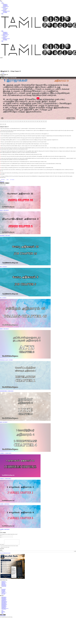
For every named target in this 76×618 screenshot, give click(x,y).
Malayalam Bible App (6, 34)
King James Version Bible (6, 38)
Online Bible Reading (2, 615)
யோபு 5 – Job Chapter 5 (3, 297)
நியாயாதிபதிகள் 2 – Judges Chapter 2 (5, 235)
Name (1, 535)
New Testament (12, 179)
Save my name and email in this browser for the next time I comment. (9, 545)
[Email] (8, 183)
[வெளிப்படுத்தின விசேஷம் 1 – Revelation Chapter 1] (25, 389)
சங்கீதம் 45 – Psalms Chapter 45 (4, 328)
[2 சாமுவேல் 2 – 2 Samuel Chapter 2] (20, 502)
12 (24, 121)
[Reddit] (4, 183)
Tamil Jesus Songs (4, 586)
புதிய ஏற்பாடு (3, 594)
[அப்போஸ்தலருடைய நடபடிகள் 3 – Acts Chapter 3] (25, 358)
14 (28, 121)
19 (39, 121)
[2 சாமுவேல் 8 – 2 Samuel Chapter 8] (20, 527)
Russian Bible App (4, 606)
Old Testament (5, 39)
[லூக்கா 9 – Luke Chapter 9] (25, 420)
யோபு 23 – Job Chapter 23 (3, 266)
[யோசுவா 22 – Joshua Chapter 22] (20, 208)
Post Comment (2, 548)
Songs (2, 40)
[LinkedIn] (3, 183)
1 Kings (7, 179)
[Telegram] (5, 183)
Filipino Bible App (4, 597)
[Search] (75, 551)
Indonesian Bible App (4, 601)
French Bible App (4, 598)
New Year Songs (4, 585)
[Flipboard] (7, 183)
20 (41, 121)
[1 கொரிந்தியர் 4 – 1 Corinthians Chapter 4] (25, 451)
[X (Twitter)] (1, 183)
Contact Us (3, 611)
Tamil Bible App (4, 607)
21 (43, 121)
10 (20, 121)
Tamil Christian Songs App (5, 608)
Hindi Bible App (4, 600)
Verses (2, 41)
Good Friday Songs (4, 582)
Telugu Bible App (5, 33)
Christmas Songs (4, 581)
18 (37, 121)
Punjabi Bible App (4, 605)
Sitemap (3, 613)
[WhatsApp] (6, 183)
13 (26, 121)
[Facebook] (0, 183)
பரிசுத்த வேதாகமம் (5, 35)
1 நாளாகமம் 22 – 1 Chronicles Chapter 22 (5, 478)
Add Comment (2, 544)
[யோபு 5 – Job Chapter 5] (25, 296)
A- (5, 124)
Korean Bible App (4, 603)
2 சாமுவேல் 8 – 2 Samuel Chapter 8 (4, 529)
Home (2, 30)
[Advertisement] (38, 64)
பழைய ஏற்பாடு (5, 36)
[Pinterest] (2, 183)
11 (22, 121)
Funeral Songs (3, 583)
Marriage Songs (4, 584)
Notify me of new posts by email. (5, 547)
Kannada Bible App (4, 602)
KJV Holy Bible (4, 589)
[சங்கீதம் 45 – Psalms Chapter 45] (25, 327)
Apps (2, 31)
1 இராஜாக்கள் (2, 181)
